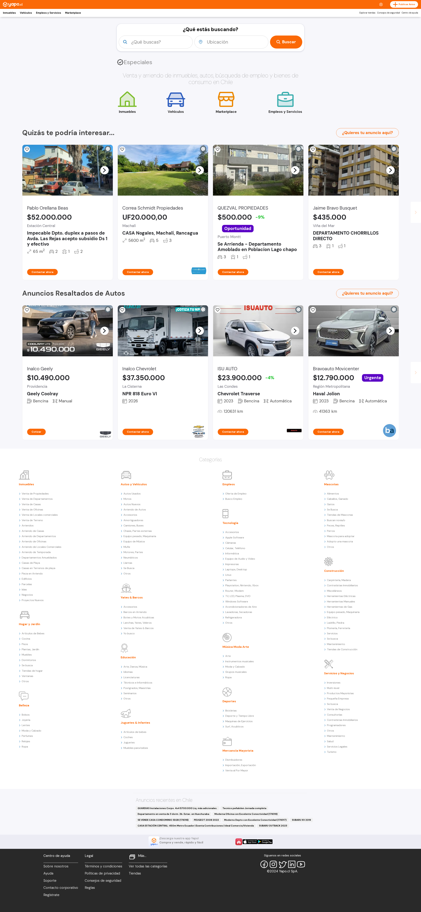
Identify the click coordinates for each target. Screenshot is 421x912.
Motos (127, 499)
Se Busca (129, 568)
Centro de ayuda (410, 13)
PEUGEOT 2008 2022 (206, 819)
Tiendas (135, 873)
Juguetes (129, 742)
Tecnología (230, 523)
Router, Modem (234, 591)
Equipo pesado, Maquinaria (140, 536)
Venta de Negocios (338, 709)
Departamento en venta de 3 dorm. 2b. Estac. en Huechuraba (173, 813)
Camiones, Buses (134, 525)
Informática (232, 553)
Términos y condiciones (103, 866)
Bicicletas (231, 710)
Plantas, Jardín (30, 649)
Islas (24, 589)
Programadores (336, 725)
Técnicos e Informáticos (138, 682)
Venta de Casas (31, 504)
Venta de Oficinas (32, 509)
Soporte (49, 880)
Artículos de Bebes (33, 633)
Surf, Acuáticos (234, 726)
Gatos (330, 504)
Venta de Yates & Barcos (139, 628)
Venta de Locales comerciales (40, 515)
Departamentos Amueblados (39, 557)
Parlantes (231, 580)
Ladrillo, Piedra (335, 622)
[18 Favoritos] (313, 149)
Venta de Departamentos (37, 499)
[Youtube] (301, 864)
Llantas (128, 563)
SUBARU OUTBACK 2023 (273, 825)
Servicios (332, 633)
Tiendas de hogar (32, 670)
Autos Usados (132, 493)
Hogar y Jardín (29, 624)
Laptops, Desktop (236, 569)
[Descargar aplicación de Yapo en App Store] (250, 841)
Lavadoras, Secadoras (238, 612)
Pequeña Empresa (338, 698)
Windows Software (236, 601)
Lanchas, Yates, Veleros (138, 622)
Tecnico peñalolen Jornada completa (244, 808)
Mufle (127, 547)
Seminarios (130, 693)
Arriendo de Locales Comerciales (41, 547)
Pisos (25, 644)
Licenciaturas (132, 677)
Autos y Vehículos (134, 484)
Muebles (27, 654)
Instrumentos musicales (239, 661)
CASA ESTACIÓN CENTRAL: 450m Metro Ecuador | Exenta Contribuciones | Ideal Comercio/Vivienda (196, 825)
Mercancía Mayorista (238, 751)
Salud (330, 741)
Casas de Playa (31, 563)
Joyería (26, 720)
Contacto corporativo (60, 887)
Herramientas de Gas (339, 606)
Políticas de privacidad (102, 873)
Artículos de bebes (135, 732)
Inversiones (333, 682)
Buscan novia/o (336, 520)
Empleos (229, 484)
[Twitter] (282, 864)
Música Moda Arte (236, 647)
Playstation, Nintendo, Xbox (242, 585)
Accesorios (130, 515)
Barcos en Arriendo (135, 612)
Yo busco (129, 633)
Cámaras (230, 543)
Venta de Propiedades (35, 493)
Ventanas (27, 676)
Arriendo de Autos (135, 509)
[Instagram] (273, 864)
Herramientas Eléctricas (341, 596)
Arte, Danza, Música (135, 666)
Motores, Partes (133, 552)
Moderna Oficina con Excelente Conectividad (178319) (246, 813)
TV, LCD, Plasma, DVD (237, 596)
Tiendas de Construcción (342, 649)
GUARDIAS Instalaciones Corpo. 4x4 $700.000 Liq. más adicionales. (177, 808)
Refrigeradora (233, 617)
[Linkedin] (291, 864)
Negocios (27, 594)
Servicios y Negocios (339, 673)
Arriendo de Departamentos (39, 536)
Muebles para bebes (136, 748)
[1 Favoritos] (313, 310)
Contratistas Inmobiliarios (342, 585)
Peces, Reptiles (336, 525)
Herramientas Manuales (341, 601)
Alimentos (333, 493)
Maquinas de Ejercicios (239, 721)
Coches (128, 737)
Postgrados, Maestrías (137, 688)
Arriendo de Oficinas (34, 541)
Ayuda (48, 873)
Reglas (90, 887)
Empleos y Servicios (48, 12)
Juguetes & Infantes (135, 723)
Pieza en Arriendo (32, 573)
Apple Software (234, 537)
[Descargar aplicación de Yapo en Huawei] (239, 842)
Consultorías (334, 714)
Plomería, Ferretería (338, 628)
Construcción (334, 571)
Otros (25, 681)
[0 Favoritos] (27, 310)
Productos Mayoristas (340, 693)
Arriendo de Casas (33, 531)
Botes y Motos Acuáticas (139, 617)
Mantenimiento (336, 644)
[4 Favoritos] (27, 149)
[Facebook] (264, 864)
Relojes (26, 741)
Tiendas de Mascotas (340, 515)
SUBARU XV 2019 (301, 819)
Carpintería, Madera (339, 580)
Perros (331, 531)
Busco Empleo (233, 499)
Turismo (331, 752)
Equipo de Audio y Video (240, 558)
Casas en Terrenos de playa (38, 568)
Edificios (27, 579)
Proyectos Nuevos (33, 600)
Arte (228, 656)
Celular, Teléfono (235, 548)
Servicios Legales (337, 746)
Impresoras (232, 564)
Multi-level (333, 688)
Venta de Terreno (32, 520)
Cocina (26, 638)
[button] (104, 170)
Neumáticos (131, 557)
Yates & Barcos (132, 597)
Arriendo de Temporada (36, 552)
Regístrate (51, 895)
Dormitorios (29, 660)
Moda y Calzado (31, 730)
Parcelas (27, 584)
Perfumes (27, 736)
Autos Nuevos (132, 504)
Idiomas (128, 672)
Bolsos (26, 714)
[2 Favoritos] (122, 149)
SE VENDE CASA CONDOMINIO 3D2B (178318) (163, 819)
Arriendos (28, 525)
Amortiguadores (133, 520)
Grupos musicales (236, 672)
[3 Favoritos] (218, 149)
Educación (128, 657)
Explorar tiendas (367, 13)
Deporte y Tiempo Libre (239, 716)
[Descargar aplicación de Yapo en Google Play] (265, 841)
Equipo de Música (134, 541)
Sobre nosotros (55, 866)
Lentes (26, 725)
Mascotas (331, 484)
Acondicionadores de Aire (241, 606)
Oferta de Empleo (236, 493)
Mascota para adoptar (341, 536)
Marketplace (73, 12)
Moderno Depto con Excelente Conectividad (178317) (255, 819)
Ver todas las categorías (148, 866)
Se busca (27, 665)
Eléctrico (332, 617)
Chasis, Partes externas (138, 531)
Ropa (25, 746)
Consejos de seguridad (388, 13)
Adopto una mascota (340, 541)
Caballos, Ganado (337, 499)
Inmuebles (9, 12)
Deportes (229, 701)
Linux (228, 575)
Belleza (24, 705)
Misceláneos (334, 591)
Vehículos (26, 12)
